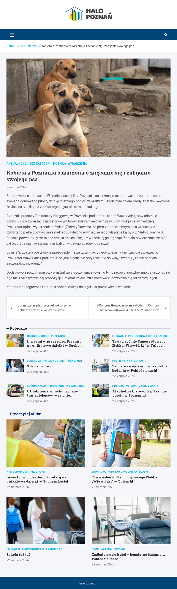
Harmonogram (54, 360)
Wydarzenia (77, 163)
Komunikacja (37, 385)
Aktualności (17, 163)
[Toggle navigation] (11, 34)
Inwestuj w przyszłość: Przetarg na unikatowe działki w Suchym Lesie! (55, 345)
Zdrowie (140, 360)
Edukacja (119, 336)
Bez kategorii (40, 163)
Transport (74, 360)
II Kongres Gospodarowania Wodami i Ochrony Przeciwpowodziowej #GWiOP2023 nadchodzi (128, 308)
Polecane (18, 328)
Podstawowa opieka (143, 336)
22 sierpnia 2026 (38, 351)
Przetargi (58, 336)
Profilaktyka (122, 360)
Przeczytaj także (25, 413)
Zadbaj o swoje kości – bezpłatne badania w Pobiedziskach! (140, 368)
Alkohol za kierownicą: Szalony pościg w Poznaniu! (139, 393)
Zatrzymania (148, 385)
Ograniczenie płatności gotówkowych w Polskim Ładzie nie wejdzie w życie (44, 308)
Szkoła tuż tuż (39, 366)
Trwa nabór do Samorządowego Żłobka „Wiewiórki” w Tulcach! (139, 343)
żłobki (164, 336)
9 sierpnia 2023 (16, 187)
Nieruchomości (38, 336)
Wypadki (131, 385)
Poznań (59, 163)
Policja (118, 385)
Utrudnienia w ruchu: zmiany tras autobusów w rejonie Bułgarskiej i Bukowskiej (52, 395)
